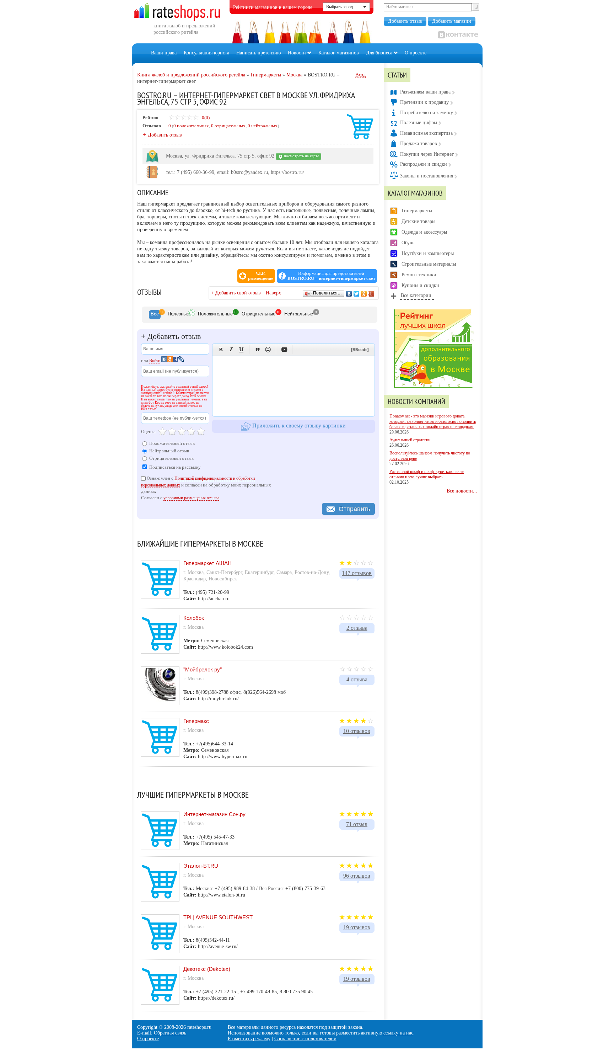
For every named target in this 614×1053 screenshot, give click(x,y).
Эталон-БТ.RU (200, 866)
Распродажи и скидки (423, 164)
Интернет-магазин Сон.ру (214, 814)
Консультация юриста (206, 52)
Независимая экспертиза (426, 133)
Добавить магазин (451, 21)
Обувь (408, 242)
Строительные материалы (429, 264)
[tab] (155, 314)
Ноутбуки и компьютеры (428, 253)
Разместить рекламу (249, 1038)
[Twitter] (356, 293)
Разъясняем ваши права (425, 92)
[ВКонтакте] (349, 293)
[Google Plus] (371, 293)
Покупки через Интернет (427, 154)
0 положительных (191, 125)
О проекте (415, 52)
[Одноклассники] (364, 293)
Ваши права (164, 52)
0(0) (205, 117)
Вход (360, 75)
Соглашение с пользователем (305, 1038)
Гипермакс (196, 721)
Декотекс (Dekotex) (206, 969)
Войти (154, 360)
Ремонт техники (419, 274)
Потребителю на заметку (426, 112)
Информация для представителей (331, 276)
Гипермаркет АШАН (207, 563)
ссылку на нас (398, 1033)
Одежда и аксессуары (424, 232)
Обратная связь (170, 1033)
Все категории (416, 295)
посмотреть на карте (301, 156)
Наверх (273, 293)
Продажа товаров (418, 143)
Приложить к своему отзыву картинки (298, 425)
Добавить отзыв (405, 21)
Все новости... (462, 491)
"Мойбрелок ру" (202, 669)
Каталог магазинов (338, 52)
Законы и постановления (426, 176)
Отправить (354, 508)
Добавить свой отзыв (238, 293)
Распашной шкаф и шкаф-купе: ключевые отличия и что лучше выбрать (426, 474)
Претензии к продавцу (424, 102)
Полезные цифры (418, 122)
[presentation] (155, 314)
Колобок (193, 618)
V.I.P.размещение (260, 276)
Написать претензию (258, 52)
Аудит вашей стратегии (409, 439)
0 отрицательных (228, 125)
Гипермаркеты (417, 210)
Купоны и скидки (420, 285)
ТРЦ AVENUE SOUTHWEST (218, 917)
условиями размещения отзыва (191, 497)
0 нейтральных (263, 125)
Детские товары (418, 221)
